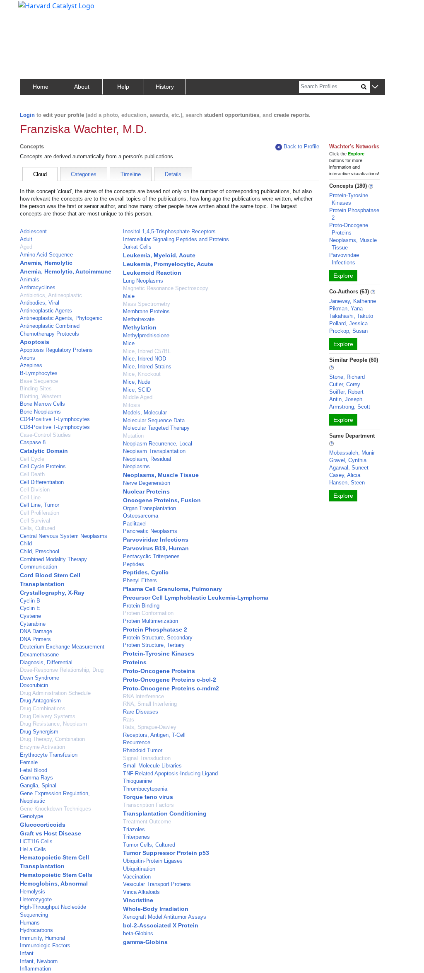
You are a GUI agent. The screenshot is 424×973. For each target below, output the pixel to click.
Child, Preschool (39, 551)
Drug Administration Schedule (55, 693)
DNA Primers (35, 639)
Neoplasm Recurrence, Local (157, 444)
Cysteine (30, 616)
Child (26, 543)
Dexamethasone (39, 654)
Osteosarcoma (140, 516)
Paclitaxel (135, 523)
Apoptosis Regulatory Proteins (56, 350)
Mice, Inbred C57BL (147, 351)
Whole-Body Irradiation (155, 908)
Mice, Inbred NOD (144, 359)
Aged (26, 247)
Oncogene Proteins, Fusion (162, 500)
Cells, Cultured (37, 528)
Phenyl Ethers (140, 580)
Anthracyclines (37, 287)
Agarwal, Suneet (349, 468)
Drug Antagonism (40, 700)
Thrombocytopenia (145, 789)
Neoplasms (136, 466)
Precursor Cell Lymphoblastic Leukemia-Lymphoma (195, 597)
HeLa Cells (33, 849)
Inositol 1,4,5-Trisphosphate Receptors (169, 231)
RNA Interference (143, 696)
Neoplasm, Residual (147, 459)
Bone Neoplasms (40, 412)
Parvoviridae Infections (155, 539)
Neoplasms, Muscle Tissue (161, 475)
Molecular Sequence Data (154, 420)
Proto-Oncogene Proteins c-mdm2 (171, 688)
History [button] (165, 86)
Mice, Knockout (142, 374)
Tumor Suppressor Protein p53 (166, 853)
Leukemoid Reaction (152, 272)
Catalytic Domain (44, 451)
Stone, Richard (347, 377)
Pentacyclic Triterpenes (151, 556)
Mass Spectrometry (146, 304)
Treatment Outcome (147, 821)
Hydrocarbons (36, 930)
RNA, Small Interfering (150, 704)
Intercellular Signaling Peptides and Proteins (176, 239)
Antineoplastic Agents (46, 310)
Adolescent (33, 231)
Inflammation (35, 969)
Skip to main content (34, 10)
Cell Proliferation (39, 513)
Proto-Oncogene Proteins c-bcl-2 (169, 679)
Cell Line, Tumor (39, 505)
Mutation (133, 436)
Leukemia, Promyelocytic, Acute (168, 264)
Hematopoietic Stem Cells (56, 874)
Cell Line (30, 497)
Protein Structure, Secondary (158, 637)
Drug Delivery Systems (47, 716)
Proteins (135, 662)
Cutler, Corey (344, 384)
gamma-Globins (145, 942)
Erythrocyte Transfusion (48, 755)
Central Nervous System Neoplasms (63, 536)
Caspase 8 (33, 442)
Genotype (31, 816)
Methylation (140, 327)
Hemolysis (32, 891)
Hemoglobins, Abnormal (54, 883)
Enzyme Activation (42, 747)
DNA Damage (36, 631)
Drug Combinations (42, 708)
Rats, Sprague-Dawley (149, 727)
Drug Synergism (39, 732)
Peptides (133, 564)
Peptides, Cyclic (146, 572)
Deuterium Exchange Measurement (62, 647)
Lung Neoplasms (143, 281)
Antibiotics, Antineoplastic (51, 295)
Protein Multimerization (150, 621)
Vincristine (138, 900)
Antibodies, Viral (39, 303)
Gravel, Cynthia (347, 460)
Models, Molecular (145, 412)
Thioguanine (137, 781)
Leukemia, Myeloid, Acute (159, 255)
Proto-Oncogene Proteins (159, 671)
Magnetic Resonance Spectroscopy (165, 288)
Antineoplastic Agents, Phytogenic (61, 318)
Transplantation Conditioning (165, 813)
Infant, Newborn (39, 961)
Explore (343, 275)
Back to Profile (301, 146)
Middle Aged (137, 397)
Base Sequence (39, 381)
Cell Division (35, 489)
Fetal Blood (33, 770)
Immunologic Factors (45, 945)
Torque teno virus (148, 797)
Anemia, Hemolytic (46, 262)
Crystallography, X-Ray (52, 592)
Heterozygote (36, 899)
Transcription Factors (148, 805)
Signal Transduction (147, 758)
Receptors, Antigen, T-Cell (154, 735)
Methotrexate (138, 319)
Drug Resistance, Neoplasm (53, 724)
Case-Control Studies (45, 435)
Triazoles (134, 829)
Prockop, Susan (348, 331)
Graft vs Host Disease (50, 833)
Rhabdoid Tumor (142, 750)
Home (40, 86)
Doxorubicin (34, 685)
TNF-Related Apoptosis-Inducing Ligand (170, 773)
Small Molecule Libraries (152, 765)
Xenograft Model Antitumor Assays (164, 917)
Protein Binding (141, 606)
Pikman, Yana (346, 308)
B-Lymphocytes (39, 373)
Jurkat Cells (137, 247)
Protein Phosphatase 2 (155, 629)
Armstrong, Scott (349, 407)
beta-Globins (138, 933)
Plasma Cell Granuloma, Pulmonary (172, 589)
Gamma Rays (36, 778)
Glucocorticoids (42, 824)
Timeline (130, 174)
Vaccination (137, 877)
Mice (129, 343)
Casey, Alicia (344, 475)
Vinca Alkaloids (141, 892)
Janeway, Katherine (352, 301)
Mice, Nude (136, 382)
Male (129, 296)
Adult (26, 239)
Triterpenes (136, 837)
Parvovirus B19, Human (156, 548)
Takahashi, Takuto (351, 316)
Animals (29, 279)
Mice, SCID (137, 390)
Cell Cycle (32, 459)
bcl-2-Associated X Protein (160, 925)
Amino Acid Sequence (46, 255)
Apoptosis (34, 342)
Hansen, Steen (347, 482)
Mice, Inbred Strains (147, 366)
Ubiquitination (139, 869)
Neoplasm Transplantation (154, 451)
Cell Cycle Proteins (43, 466)
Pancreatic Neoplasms (150, 531)
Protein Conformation (148, 613)
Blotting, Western (40, 396)
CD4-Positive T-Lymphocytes (55, 419)
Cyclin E (30, 608)
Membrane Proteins (146, 311)
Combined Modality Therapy (53, 559)
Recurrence (136, 742)
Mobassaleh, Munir (352, 453)
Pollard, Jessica (348, 323)
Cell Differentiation (42, 482)
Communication (38, 567)
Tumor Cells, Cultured (149, 845)
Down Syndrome (39, 678)
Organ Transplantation (149, 508)
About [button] (81, 86)
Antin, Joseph (345, 399)
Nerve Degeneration (146, 483)
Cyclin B (30, 601)
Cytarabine (33, 624)
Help (123, 86)
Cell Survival (35, 521)
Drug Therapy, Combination (52, 739)
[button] (375, 87)
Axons (27, 358)
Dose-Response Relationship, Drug (62, 670)
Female (29, 762)
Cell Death (32, 474)
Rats (128, 719)
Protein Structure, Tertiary (154, 645)
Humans (30, 923)
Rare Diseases (140, 712)
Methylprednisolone (146, 335)
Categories (83, 174)
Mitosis (131, 405)
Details (173, 174)
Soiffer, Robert (346, 392)
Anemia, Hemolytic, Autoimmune (65, 271)
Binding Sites (36, 388)
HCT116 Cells (36, 841)
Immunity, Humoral (42, 938)
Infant (27, 953)
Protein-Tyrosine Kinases (158, 653)
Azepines (31, 365)
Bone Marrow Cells (42, 404)
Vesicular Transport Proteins (157, 884)
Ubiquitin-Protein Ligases (153, 861)
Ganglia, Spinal (38, 785)
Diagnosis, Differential (46, 662)
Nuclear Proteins (146, 491)
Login (27, 115)
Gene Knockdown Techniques (55, 809)
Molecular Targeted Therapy (156, 428)
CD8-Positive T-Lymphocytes (55, 427)
